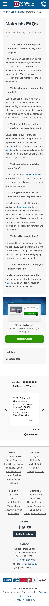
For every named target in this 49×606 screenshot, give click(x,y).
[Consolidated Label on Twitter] (23, 527)
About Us (35, 498)
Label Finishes (14, 475)
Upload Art (35, 460)
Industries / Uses (14, 468)
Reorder (35, 468)
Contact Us (13, 513)
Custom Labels (13, 456)
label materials (34, 175)
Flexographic (23, 207)
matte (10, 150)
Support (13, 490)
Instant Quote (24, 339)
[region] (24, 409)
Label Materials (13, 471)
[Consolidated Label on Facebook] (19, 527)
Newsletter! (24, 534)
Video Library (13, 506)
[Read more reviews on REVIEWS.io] (32, 435)
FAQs (13, 498)
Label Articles (17, 12)
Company (35, 490)
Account (35, 452)
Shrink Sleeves (13, 460)
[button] (6, 409)
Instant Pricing (14, 479)
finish (8, 283)
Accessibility (29, 600)
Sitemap (14, 483)
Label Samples (13, 502)
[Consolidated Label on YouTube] (29, 527)
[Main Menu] (5, 4)
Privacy (17, 600)
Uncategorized (13, 359)
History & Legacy (35, 502)
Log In (35, 456)
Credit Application (35, 471)
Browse (13, 452)
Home (6, 12)
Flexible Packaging (13, 464)
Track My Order (35, 464)
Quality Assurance (35, 506)
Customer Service (13, 510)
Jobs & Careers (35, 494)
